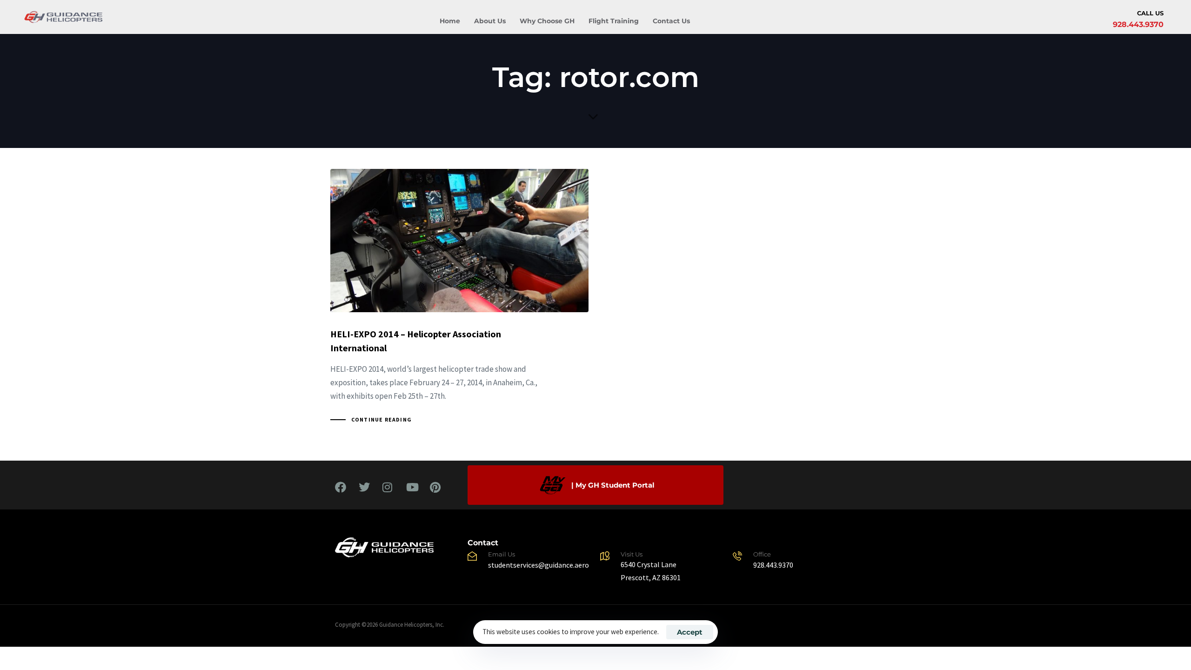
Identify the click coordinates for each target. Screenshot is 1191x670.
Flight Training (614, 21)
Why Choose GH (547, 21)
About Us (490, 21)
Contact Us (671, 21)
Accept (690, 632)
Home (450, 21)
